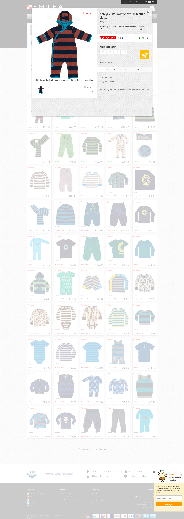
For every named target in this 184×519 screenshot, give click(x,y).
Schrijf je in (169, 504)
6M (103, 52)
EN (146, 2)
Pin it (89, 87)
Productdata (111, 70)
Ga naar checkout (136, 2)
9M (110, 52)
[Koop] (144, 54)
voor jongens (107, 81)
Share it (90, 91)
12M (117, 52)
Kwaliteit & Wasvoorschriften (130, 70)
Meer (101, 70)
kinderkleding (107, 77)
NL (150, 2)
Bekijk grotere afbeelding (83, 80)
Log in (125, 2)
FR (153, 2)
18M (124, 52)
